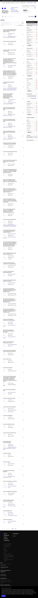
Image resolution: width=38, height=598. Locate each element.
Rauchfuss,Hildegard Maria (12, 344)
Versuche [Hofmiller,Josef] (7, 510)
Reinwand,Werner (11, 145)
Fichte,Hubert (10, 425)
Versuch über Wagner (6, 461)
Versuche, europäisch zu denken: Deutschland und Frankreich (8, 501)
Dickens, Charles (29, 73)
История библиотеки (7, 546)
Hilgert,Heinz (10, 360)
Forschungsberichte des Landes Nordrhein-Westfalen (9, 103)
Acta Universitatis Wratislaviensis (29, 30)
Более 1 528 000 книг (32, 5)
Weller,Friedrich (10, 221)
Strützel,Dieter (10, 174)
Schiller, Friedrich (10, 383)
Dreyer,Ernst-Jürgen (11, 33)
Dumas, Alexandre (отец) (29, 70)
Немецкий (28, 123)
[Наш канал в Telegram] (12, 1)
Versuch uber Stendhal (7, 453)
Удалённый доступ (30, 54)
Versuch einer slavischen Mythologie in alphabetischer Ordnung (9, 281)
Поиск (5, 16)
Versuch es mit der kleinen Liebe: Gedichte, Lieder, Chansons (8, 342)
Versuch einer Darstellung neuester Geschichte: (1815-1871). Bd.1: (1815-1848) (9, 108)
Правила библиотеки (7, 545)
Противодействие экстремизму (8, 556)
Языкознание (29, 110)
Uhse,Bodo (10, 473)
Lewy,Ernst (9, 84)
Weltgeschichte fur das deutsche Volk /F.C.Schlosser (9, 115)
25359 (12, 528)
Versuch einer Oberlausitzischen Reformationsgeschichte (8, 272)
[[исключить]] (37, 30)
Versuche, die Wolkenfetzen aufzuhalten (10, 491)
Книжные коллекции (14, 10)
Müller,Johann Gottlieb (11, 274)
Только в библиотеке (29, 51)
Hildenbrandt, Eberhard (12, 233)
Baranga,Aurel (10, 353)
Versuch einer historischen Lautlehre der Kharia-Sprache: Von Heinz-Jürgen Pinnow (10, 161)
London (28, 82)
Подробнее (31, 594)
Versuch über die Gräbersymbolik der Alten (9, 390)
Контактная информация (15, 11)
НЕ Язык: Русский (29, 25)
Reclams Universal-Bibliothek (30, 43)
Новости (13, 2)
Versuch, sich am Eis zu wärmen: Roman (9, 41)
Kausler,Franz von (11, 183)
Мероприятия (8, 2)
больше (29, 45)
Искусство (28, 109)
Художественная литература (29, 104)
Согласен (3, 595)
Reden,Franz (10, 247)
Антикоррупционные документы (9, 555)
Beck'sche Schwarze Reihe (12, 486)
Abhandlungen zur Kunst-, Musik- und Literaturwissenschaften (9, 37)
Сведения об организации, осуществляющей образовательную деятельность (27, 0)
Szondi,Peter (10, 369)
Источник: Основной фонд (31, 23)
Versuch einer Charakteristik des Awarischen (8, 83)
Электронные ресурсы (14, 7)
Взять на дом (29, 52)
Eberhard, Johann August (12, 65)
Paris (27, 80)
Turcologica (10, 258)
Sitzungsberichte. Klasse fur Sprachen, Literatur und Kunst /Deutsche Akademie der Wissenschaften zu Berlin (10, 89)
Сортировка (16, 25)
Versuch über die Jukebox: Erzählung (9, 398)
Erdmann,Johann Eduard (12, 293)
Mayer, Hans (10, 434)
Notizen (9, 487)
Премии (5, 552)
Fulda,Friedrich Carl (11, 76)
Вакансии (5, 549)
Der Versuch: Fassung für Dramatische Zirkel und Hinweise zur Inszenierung (9, 351)
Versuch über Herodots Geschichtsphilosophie (7, 442)
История (28, 105)
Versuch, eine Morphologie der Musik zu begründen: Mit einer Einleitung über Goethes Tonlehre (9, 30)
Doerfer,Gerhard (10, 255)
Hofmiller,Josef (10, 512)
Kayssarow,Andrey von (11, 282)
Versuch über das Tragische (7, 367)
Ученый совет (6, 558)
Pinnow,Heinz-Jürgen (11, 163)
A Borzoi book (29, 34)
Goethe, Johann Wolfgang (29, 66)
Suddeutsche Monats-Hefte (12, 515)
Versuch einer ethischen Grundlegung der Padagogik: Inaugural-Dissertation (9, 143)
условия (22, 593)
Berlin (28, 87)
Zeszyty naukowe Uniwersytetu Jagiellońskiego (29, 39)
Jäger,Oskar (10, 111)
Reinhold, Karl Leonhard (12, 265)
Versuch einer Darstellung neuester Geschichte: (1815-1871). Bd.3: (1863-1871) (9, 132)
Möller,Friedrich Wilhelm (12, 521)
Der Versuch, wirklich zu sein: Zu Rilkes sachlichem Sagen (9, 50)
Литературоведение (30, 107)
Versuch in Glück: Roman (7, 359)
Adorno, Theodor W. (11, 463)
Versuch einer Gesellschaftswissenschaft (10, 151)
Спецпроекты (6, 550)
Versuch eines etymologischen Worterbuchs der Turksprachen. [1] (9, 320)
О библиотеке (22, 2)
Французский (29, 125)
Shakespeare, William (30, 67)
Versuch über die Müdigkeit (7, 415)
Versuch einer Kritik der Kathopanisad (9, 219)
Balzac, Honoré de (29, 72)
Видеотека (12, 8)
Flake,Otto (9, 454)
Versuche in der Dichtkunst (7, 519)
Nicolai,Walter (10, 444)
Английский (28, 121)
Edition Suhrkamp (11, 411)
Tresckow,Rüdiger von (11, 99)
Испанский (28, 130)
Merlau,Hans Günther (11, 493)
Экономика (28, 112)
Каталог (3, 2)
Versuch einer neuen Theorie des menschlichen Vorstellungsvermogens (9, 263)
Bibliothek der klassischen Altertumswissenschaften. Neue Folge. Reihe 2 (9, 448)
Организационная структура (8, 559)
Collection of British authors (30, 37)
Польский (28, 128)
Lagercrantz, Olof (11, 408)
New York (28, 85)
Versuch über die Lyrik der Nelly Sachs (9, 406)
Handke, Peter (10, 399)
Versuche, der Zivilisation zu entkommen (10, 481)
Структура (17, 2)
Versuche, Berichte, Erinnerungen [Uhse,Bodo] (8, 471)
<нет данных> (10, 482)
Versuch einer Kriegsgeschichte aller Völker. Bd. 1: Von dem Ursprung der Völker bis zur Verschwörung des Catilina (10, 180)
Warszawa (28, 88)
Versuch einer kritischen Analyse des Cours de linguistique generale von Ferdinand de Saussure (9, 231)
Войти (35, 2)
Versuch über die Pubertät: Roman (9, 424)
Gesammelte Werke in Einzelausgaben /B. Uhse (9, 477)
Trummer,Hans (10, 43)
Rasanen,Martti (10, 322)
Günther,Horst (10, 502)
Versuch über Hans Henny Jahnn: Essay (9, 432)
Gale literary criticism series (30, 33)
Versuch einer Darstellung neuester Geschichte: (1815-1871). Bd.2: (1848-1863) (9, 120)
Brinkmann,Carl (10, 153)
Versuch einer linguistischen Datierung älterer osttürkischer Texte (9, 254)
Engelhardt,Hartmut (11, 52)
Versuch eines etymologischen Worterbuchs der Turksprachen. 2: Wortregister (9, 331)
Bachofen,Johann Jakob (12, 392)
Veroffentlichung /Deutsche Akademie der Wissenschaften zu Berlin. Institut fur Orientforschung (9, 225)
